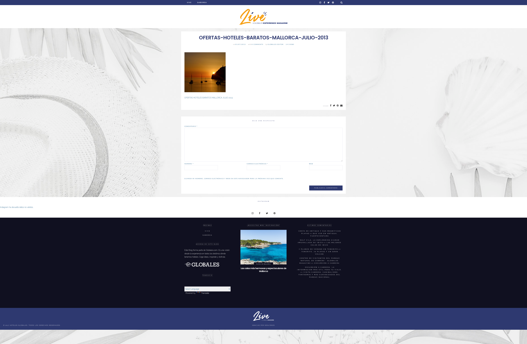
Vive (189, 2)
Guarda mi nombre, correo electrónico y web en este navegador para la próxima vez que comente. (234, 178)
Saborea (202, 2)
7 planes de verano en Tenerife (318, 249)
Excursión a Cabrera (327, 263)
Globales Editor (276, 44)
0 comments (257, 44)
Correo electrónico (257, 164)
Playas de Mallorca (263, 264)
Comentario (190, 126)
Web (311, 164)
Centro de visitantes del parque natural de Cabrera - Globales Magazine (319, 260)
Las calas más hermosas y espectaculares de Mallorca (263, 270)
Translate (205, 293)
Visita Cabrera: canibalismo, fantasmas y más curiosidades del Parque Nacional (319, 274)
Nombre (189, 164)
